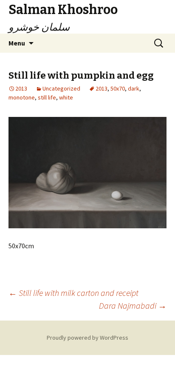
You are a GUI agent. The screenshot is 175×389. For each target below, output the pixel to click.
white (66, 97)
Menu (16, 43)
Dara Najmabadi (133, 305)
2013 (101, 88)
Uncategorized (61, 88)
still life (47, 97)
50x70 (117, 88)
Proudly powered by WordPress (87, 337)
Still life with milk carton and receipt (73, 292)
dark (133, 88)
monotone (21, 97)
